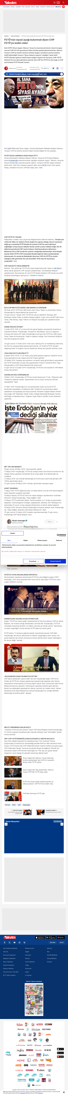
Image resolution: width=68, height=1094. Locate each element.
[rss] (24, 942)
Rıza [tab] (9, 540)
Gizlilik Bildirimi (52, 955)
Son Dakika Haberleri (10, 948)
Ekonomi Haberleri (9, 955)
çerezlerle (22, 1093)
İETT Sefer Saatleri (9, 975)
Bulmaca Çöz (29, 948)
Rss (48, 952)
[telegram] (53, 68)
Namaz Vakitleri (8, 968)
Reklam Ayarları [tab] (42, 540)
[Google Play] (51, 937)
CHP (9, 148)
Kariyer (49, 962)
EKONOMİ (18, 6)
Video (27, 965)
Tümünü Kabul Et (55, 561)
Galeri (27, 972)
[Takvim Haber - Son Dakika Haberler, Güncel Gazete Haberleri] (9, 2)
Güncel (5, 952)
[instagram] (19, 942)
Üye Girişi (52, 942)
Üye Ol (61, 942)
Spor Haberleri (8, 962)
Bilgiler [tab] (25, 540)
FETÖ (44, 165)
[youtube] (14, 942)
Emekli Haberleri (8, 965)
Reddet (12, 533)
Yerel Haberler (30, 962)
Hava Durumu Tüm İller (11, 972)
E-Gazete (28, 975)
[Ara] (63, 2)
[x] (9, 942)
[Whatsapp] (57, 68)
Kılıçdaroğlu (13, 160)
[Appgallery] (61, 937)
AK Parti (57, 268)
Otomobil (28, 968)
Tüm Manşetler (58, 821)
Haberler (6, 36)
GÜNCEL (12, 6)
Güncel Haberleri (15, 36)
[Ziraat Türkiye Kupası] (63, 6)
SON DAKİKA (6, 6)
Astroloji (28, 955)
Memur (27, 958)
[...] (62, 68)
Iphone (49, 948)
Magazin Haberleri (9, 958)
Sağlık (27, 952)
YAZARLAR (43, 6)
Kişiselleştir (32, 561)
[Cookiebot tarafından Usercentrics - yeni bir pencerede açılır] (58, 535)
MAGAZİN (27, 6)
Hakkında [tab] (59, 540)
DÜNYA (33, 6)
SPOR (23, 6)
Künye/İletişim (52, 958)
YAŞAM (37, 6)
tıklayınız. (40, 1093)
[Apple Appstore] (40, 937)
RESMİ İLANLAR (50, 6)
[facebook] (4, 942)
